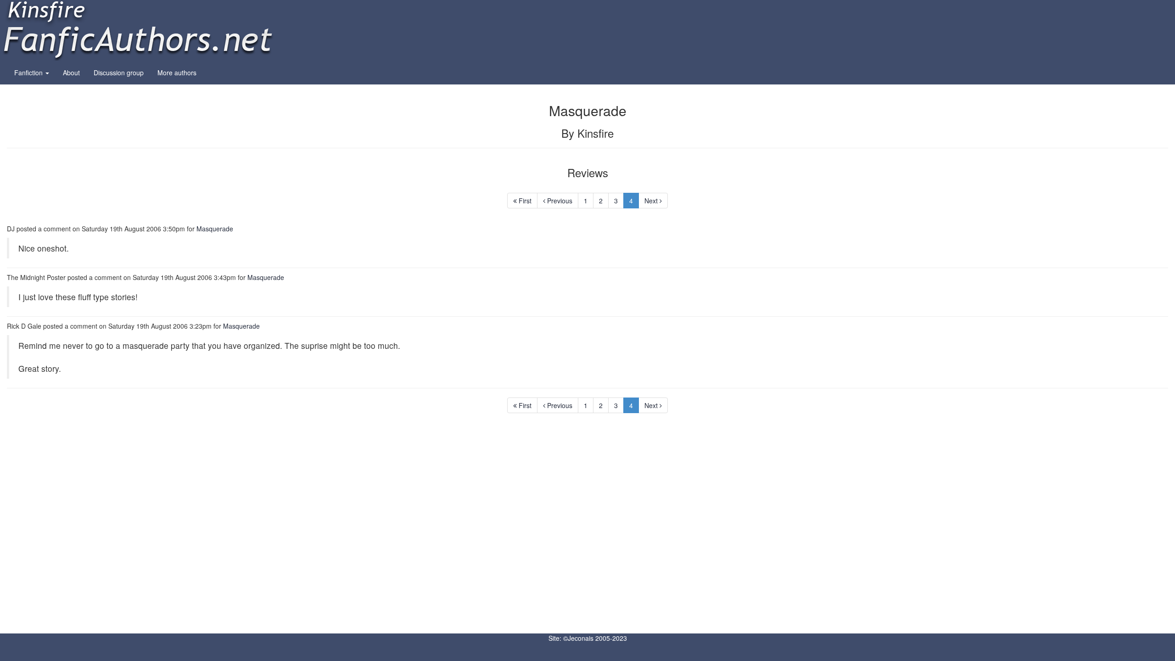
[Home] (137, 29)
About (71, 72)
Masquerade (214, 228)
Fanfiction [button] (29, 72)
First (524, 200)
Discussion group (119, 72)
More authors (176, 72)
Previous (558, 200)
